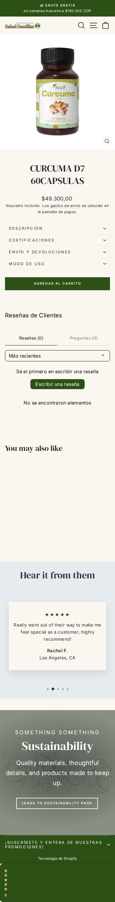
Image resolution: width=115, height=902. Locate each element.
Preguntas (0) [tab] (84, 337)
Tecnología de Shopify (57, 858)
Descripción (26, 228)
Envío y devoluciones (40, 251)
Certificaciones (32, 240)
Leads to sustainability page (57, 803)
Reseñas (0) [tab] (31, 337)
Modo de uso (27, 263)
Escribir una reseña (57, 384)
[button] (57, 883)
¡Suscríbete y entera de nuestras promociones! (53, 844)
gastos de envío (65, 205)
